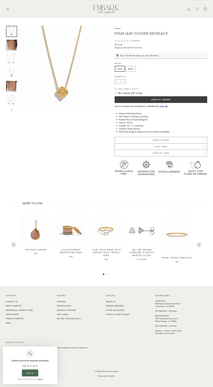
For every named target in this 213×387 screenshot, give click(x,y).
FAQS (8, 323)
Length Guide (161, 140)
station (140, 131)
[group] (35, 239)
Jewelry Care (160, 153)
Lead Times (161, 147)
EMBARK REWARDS (115, 306)
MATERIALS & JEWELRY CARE (19, 310)
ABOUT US (111, 301)
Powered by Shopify (106, 376)
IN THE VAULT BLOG (115, 310)
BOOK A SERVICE (13, 306)
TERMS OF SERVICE (14, 318)
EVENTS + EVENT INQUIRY (118, 314)
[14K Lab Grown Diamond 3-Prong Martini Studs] (142, 231)
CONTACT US (12, 301)
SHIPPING (61, 301)
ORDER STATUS (64, 306)
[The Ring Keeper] (36, 231)
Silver (130, 68)
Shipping (118, 47)
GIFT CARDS (62, 314)
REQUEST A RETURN (66, 310)
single (131, 131)
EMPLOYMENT (12, 314)
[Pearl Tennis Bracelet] (177, 235)
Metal (118, 63)
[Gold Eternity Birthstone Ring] (71, 231)
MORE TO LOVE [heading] (32, 203)
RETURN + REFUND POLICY (69, 318)
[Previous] (13, 244)
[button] (205, 9)
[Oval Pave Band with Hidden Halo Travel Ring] (106, 231)
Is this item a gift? (127, 89)
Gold (119, 68)
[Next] (199, 244)
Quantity (120, 77)
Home (117, 28)
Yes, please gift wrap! (130, 92)
